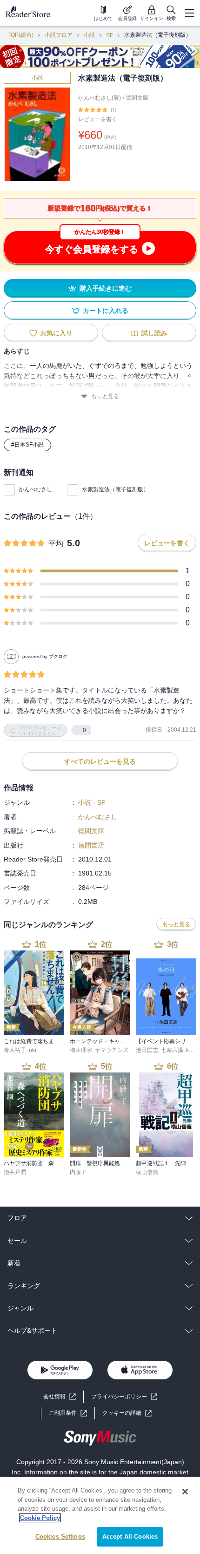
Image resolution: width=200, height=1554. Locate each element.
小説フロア (59, 35)
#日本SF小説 (27, 444)
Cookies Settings (60, 1536)
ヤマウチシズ (111, 1050)
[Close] (185, 1491)
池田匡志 (147, 1050)
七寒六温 (172, 1050)
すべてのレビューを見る (100, 761)
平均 (55, 544)
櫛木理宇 (81, 1050)
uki (32, 1050)
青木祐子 (15, 1050)
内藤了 (78, 1172)
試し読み (154, 333)
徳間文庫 (137, 98)
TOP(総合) (20, 35)
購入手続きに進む (106, 288)
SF (109, 35)
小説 (89, 35)
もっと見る (105, 396)
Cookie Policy (40, 1517)
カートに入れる (105, 310)
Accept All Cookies (130, 1536)
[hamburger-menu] (189, 13)
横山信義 (147, 1172)
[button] (127, 1413)
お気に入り (56, 333)
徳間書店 (91, 845)
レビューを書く (97, 119)
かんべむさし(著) (99, 98)
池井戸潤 (15, 1172)
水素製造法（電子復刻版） (115, 489)
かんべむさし (35, 489)
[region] (100, 1515)
